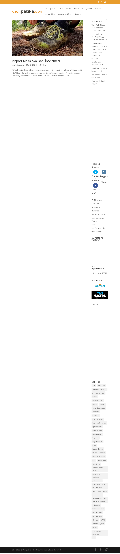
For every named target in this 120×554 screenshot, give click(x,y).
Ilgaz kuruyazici (97, 427)
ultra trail (95, 520)
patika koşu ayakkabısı (96, 475)
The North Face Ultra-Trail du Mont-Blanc (99, 500)
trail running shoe (98, 509)
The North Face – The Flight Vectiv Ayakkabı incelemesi (99, 37)
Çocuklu (89, 9)
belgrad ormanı (97, 401)
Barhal (94, 397)
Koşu (61, 9)
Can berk (102, 404)
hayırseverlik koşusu (99, 423)
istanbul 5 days (97, 430)
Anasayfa (49, 9)
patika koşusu (97, 481)
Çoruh (102, 524)
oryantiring (96, 464)
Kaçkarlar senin (97, 442)
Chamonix (95, 412)
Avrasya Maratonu (98, 393)
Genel (77, 14)
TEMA (105, 491)
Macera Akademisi (98, 214)
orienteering (102, 460)
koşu (94, 445)
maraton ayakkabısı (98, 457)
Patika (68, 9)
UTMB (103, 520)
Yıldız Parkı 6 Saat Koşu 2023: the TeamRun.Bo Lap (98, 28)
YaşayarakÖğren (64, 14)
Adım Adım (101, 386)
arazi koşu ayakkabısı (99, 389)
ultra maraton (97, 516)
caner (22, 65)
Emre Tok (95, 415)
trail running (96, 505)
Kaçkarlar (95, 438)
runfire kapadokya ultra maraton (98, 486)
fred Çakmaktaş (97, 419)
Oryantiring (50, 14)
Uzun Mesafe (97, 232)
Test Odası (78, 9)
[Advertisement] (100, 124)
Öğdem (95, 528)
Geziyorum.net (97, 207)
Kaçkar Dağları (97, 434)
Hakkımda (95, 211)
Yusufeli (95, 524)
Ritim (93, 224)
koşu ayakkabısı (97, 449)
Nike (93, 460)
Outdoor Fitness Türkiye (97, 469)
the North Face (97, 495)
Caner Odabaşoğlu (98, 408)
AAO (94, 386)
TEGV (99, 491)
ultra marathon (97, 513)
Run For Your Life (98, 228)
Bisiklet (94, 404)
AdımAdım (95, 204)
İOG (93, 538)
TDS (93, 491)
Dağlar (98, 9)
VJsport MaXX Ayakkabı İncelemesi (36, 61)
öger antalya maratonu (96, 532)
